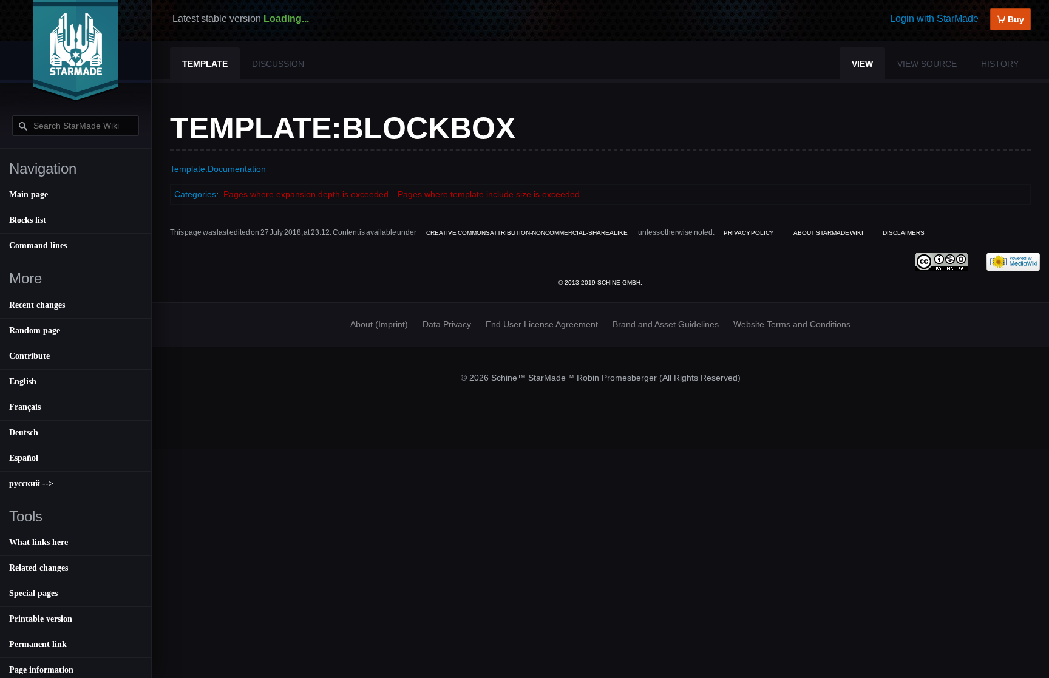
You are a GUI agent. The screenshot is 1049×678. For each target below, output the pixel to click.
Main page (28, 194)
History (1000, 64)
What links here (38, 542)
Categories (195, 194)
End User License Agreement (542, 324)
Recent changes (37, 305)
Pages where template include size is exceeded (489, 194)
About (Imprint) (379, 324)
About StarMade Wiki (828, 232)
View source (927, 64)
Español (23, 458)
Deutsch (23, 432)
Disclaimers (904, 232)
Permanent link (38, 644)
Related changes (38, 567)
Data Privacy (447, 324)
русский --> (31, 483)
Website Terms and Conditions (791, 324)
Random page (34, 330)
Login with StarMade (934, 18)
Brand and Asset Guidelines (666, 324)
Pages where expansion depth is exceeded (306, 194)
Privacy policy (749, 232)
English (22, 381)
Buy (1014, 19)
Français (25, 407)
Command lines (38, 245)
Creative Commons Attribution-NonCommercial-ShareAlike (527, 232)
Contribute (29, 356)
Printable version (40, 618)
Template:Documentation (218, 169)
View (862, 64)
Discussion (278, 64)
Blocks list (27, 220)
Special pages (33, 593)
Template (205, 64)
